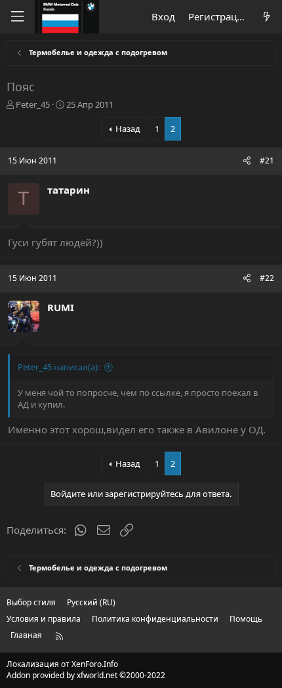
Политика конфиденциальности (155, 618)
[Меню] (17, 16)
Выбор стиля (31, 602)
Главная (26, 635)
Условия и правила (44, 618)
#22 (267, 278)
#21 (267, 160)
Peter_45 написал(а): (59, 367)
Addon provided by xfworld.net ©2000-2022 (86, 675)
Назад (127, 129)
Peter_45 (33, 104)
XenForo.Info (94, 664)
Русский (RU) (91, 602)
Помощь (246, 618)
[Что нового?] (266, 16)
